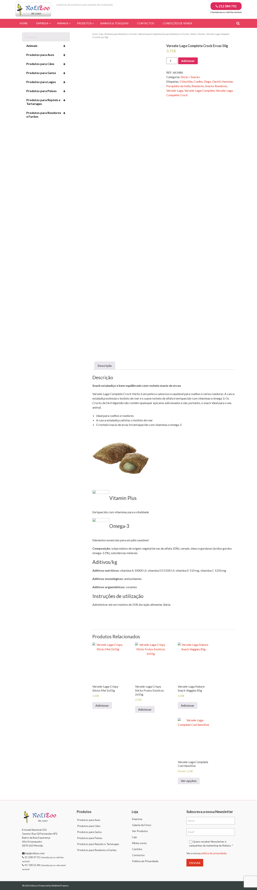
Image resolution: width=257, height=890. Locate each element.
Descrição (105, 365)
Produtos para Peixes (45, 91)
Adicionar (188, 61)
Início (95, 34)
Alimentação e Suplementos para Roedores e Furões (164, 34)
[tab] (104, 366)
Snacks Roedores (216, 86)
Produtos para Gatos (45, 73)
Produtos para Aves (45, 55)
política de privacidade (214, 853)
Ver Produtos (140, 831)
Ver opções (189, 780)
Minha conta (139, 843)
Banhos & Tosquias (114, 23)
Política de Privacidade (145, 861)
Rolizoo (34, 885)
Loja (101, 34)
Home (24, 23)
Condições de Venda (177, 23)
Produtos (84, 23)
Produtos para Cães (45, 64)
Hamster (227, 81)
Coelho (198, 81)
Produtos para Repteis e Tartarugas (45, 101)
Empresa (42, 23)
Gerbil (216, 81)
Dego (207, 81)
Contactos (145, 23)
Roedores (198, 86)
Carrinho (137, 849)
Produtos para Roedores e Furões (121, 34)
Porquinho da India (178, 86)
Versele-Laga (174, 90)
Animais (62, 23)
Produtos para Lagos (45, 82)
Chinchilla (186, 81)
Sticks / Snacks (198, 34)
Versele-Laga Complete (199, 90)
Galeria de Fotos (141, 825)
